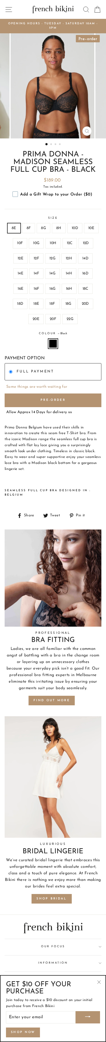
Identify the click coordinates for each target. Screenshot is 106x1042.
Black (53, 344)
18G (68, 304)
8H (58, 228)
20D (85, 304)
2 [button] (51, 144)
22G (70, 319)
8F (29, 228)
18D (20, 304)
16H (69, 289)
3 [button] (56, 144)
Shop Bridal (51, 898)
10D (75, 228)
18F (52, 304)
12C (70, 243)
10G (36, 243)
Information (53, 962)
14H (69, 273)
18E (36, 304)
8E (14, 228)
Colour (53, 333)
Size (53, 218)
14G (52, 273)
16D (85, 273)
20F (53, 319)
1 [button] (46, 144)
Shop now (23, 1032)
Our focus (53, 946)
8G (43, 228)
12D (86, 243)
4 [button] (60, 144)
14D (85, 258)
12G (52, 258)
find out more (51, 700)
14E (20, 273)
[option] (53, 26)
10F (20, 243)
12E (20, 258)
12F (36, 258)
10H (53, 243)
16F (36, 289)
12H (69, 258)
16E (20, 289)
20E (36, 319)
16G (52, 289)
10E (91, 228)
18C (85, 289)
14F (36, 273)
